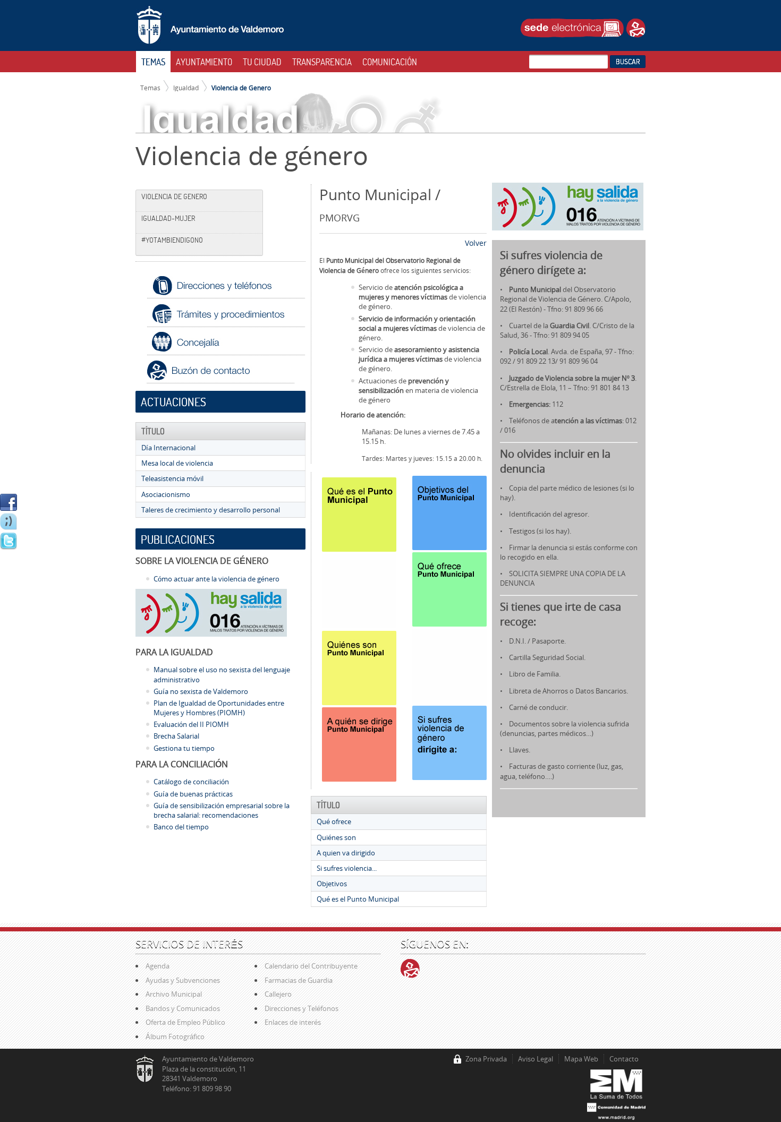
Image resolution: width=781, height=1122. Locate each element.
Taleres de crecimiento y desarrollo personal (210, 510)
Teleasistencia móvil (172, 478)
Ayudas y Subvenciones (183, 980)
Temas (150, 87)
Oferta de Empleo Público (185, 1022)
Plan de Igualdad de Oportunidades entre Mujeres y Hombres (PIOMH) (219, 707)
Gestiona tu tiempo (184, 748)
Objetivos (332, 883)
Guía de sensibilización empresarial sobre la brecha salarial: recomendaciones (222, 810)
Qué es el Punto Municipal (358, 899)
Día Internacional (168, 447)
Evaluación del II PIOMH (191, 724)
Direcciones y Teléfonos (301, 1008)
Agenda (157, 966)
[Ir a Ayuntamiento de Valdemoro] (210, 25)
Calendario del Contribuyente (311, 966)
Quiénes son (336, 837)
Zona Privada (486, 1059)
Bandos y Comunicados (183, 1008)
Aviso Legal (535, 1059)
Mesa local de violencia (177, 463)
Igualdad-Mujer (168, 218)
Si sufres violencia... (347, 868)
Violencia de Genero (241, 87)
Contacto (624, 1059)
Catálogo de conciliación (191, 781)
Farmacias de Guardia (299, 980)
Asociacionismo (165, 494)
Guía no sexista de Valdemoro (201, 691)
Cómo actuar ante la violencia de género (216, 579)
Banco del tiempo (181, 827)
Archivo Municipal (174, 994)
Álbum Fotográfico (175, 1036)
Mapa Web (581, 1059)
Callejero (278, 994)
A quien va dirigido (346, 853)
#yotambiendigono (172, 240)
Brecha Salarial (176, 736)
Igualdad (186, 87)
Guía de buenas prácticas (193, 794)
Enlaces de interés (293, 1022)
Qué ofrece (334, 821)
